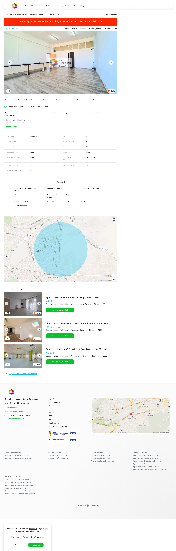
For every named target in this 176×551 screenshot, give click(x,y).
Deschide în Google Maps (14, 418)
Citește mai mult (11, 126)
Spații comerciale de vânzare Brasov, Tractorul (149, 464)
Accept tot (36, 545)
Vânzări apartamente (13, 452)
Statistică (28, 537)
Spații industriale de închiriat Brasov (17, 488)
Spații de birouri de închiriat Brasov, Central (20, 494)
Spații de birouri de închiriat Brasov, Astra (19, 491)
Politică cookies (53, 423)
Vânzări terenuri (97, 452)
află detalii (33, 529)
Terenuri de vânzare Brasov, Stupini (103, 461)
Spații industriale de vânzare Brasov (146, 467)
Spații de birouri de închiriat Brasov (39, 100)
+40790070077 (10, 408)
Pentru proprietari (61, 6)
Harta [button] (112, 91)
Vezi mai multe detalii (60, 310)
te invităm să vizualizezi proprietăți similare (80, 21)
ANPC (50, 420)
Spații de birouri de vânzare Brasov (145, 458)
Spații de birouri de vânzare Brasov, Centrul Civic (150, 469)
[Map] (60, 249)
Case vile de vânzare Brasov (58, 455)
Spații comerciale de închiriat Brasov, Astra (20, 485)
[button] (10, 62)
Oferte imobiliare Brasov (13, 100)
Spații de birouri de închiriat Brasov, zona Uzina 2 (75, 100)
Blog (82, 6)
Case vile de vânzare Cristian (58, 458)
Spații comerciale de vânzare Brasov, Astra (148, 461)
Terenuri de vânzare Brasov (100, 455)
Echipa (74, 6)
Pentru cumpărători (44, 6)
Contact (91, 6)
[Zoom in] (114, 276)
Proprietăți (29, 6)
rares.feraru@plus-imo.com (15, 411)
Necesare (17, 537)
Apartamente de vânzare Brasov (16, 455)
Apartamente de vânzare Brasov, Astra (18, 458)
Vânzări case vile (54, 452)
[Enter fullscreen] (114, 219)
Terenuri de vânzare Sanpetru (101, 458)
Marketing (40, 537)
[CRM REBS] (92, 506)
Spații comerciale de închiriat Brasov (18, 482)
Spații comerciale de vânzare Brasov (146, 455)
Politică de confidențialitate (58, 426)
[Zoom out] (114, 279)
